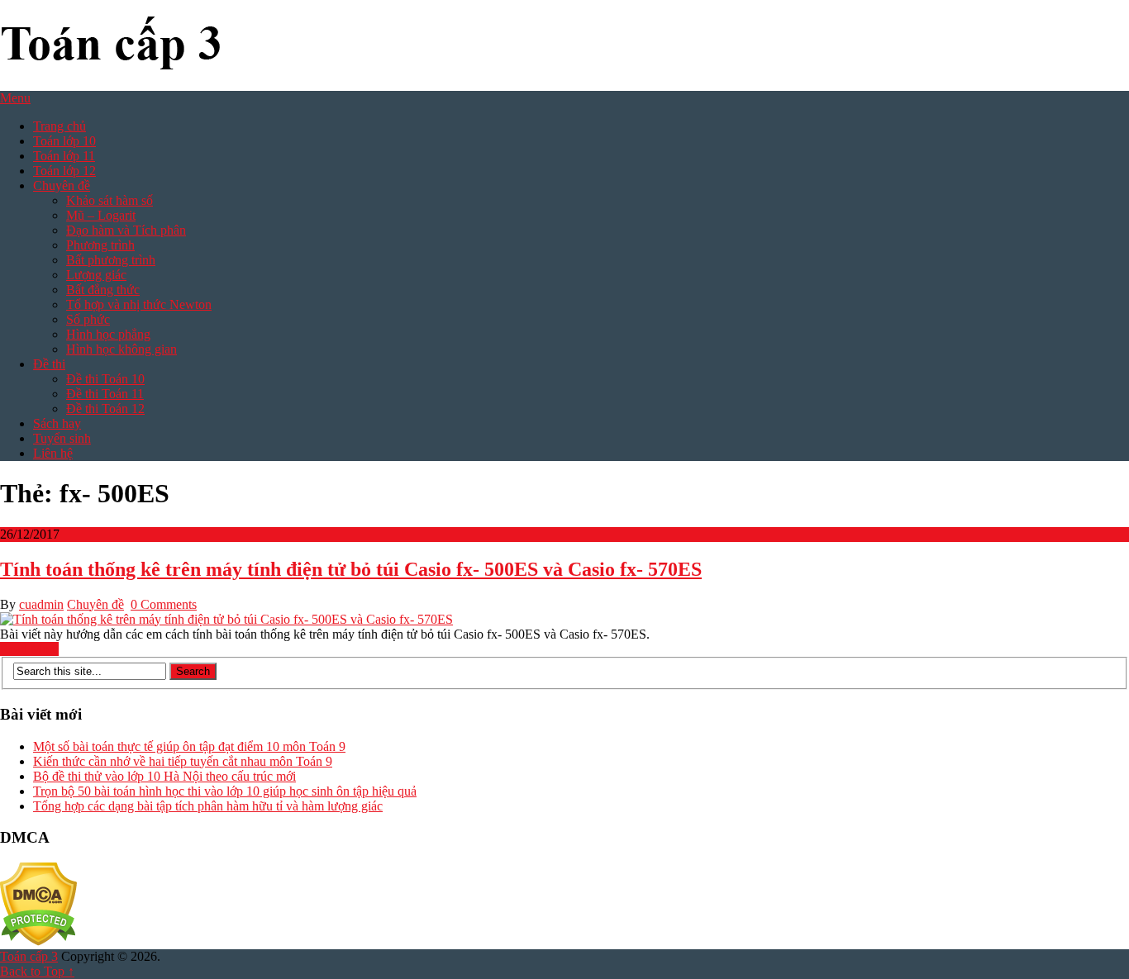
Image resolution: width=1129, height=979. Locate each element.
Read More (29, 649)
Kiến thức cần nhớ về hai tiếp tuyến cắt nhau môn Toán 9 (182, 761)
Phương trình (100, 245)
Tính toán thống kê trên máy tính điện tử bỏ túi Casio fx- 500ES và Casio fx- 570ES (351, 569)
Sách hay (57, 423)
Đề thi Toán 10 (105, 379)
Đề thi (49, 364)
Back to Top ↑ (37, 971)
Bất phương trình (110, 260)
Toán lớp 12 (64, 171)
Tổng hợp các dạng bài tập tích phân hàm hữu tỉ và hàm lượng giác (208, 806)
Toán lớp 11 (64, 156)
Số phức (88, 319)
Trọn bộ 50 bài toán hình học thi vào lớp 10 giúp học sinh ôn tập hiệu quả (225, 791)
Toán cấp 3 (29, 956)
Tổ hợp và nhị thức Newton (139, 304)
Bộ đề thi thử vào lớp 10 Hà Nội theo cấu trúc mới (164, 776)
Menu (15, 98)
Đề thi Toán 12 (105, 409)
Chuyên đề (61, 185)
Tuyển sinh (62, 438)
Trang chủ (59, 126)
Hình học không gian (121, 349)
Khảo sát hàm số (109, 200)
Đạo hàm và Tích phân (126, 230)
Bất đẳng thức (103, 290)
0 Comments (164, 604)
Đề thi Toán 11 (105, 394)
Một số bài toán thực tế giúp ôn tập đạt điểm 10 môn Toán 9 (189, 746)
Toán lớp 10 (64, 141)
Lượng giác (96, 275)
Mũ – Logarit (101, 215)
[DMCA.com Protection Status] (38, 941)
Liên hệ (53, 453)
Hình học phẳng (108, 334)
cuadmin (41, 604)
